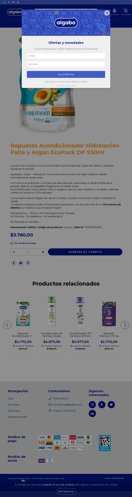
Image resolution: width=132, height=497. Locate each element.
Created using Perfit (66, 85)
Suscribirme (66, 74)
